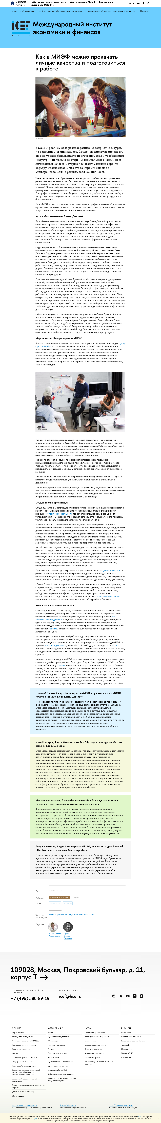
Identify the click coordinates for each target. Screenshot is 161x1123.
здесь (140, 1117)
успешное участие (112, 570)
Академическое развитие (95, 1053)
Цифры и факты (18, 1032)
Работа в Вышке (18, 1096)
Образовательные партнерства (61, 1074)
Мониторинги (90, 1041)
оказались (53, 628)
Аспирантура (53, 1057)
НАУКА (88, 1028)
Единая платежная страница (23, 1091)
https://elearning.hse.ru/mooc (121, 1105)
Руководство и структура (22, 1036)
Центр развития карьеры (58, 1066)
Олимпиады (53, 1041)
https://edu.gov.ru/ (68, 1105)
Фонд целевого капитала (22, 1061)
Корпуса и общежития (21, 1049)
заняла (116, 645)
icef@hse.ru (70, 996)
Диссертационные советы (96, 1045)
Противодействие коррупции (24, 1066)
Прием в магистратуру (57, 1053)
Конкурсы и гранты (92, 1057)
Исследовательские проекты (97, 1036)
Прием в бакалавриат (57, 1045)
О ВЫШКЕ (16, 1028)
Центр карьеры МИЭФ (83, 2)
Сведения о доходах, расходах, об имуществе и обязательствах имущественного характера (26, 1072)
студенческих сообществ (59, 513)
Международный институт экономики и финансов (111, 11)
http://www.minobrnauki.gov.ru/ (24, 1105)
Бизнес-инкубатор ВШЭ (57, 1070)
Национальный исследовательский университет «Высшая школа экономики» (47, 11)
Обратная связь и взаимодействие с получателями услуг (63, 1079)
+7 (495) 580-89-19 (30, 998)
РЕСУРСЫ (126, 1028)
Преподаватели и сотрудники (24, 1045)
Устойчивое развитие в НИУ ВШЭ (25, 1041)
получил (61, 665)
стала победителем (54, 645)
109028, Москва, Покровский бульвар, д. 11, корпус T (78, 973)
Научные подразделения (95, 1032)
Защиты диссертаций (93, 1049)
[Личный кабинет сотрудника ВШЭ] (143, 3)
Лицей (50, 1032)
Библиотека (126, 1032)
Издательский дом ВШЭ (131, 1036)
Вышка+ (51, 1049)
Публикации (126, 1057)
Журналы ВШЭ (127, 1053)
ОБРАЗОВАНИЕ (55, 1028)
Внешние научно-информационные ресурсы (99, 1062)
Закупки (15, 1053)
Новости (144, 11)
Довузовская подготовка (58, 1036)
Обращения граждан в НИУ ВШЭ (25, 1057)
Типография (126, 1045)
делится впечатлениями (108, 596)
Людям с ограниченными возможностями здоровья (29, 1086)
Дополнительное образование (61, 1061)
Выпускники (106, 2)
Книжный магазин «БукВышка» (133, 1041)
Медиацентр (126, 1049)
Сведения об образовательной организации (24, 1080)
